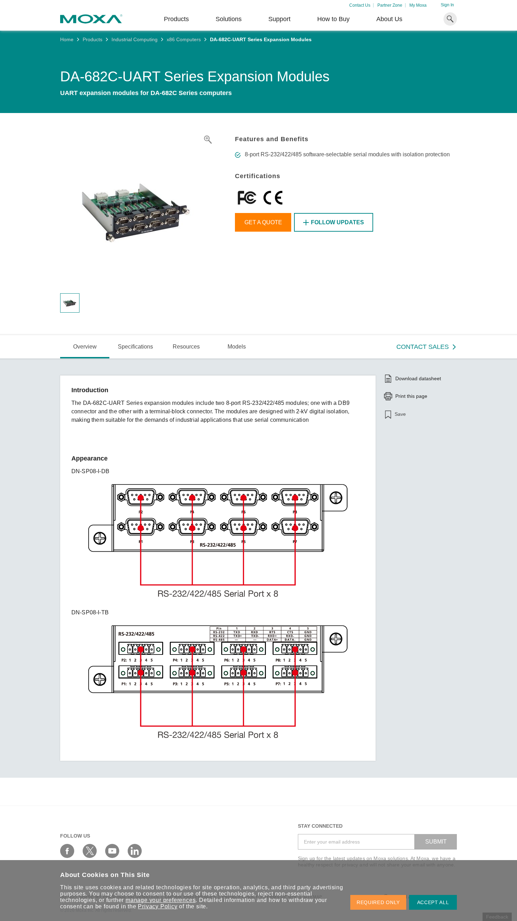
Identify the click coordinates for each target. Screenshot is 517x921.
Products (92, 39)
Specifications (135, 347)
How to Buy (333, 19)
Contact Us (359, 5)
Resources (186, 347)
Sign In (447, 5)
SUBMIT (436, 842)
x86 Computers (184, 39)
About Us (389, 19)
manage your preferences (161, 900)
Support (279, 19)
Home (67, 39)
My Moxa (418, 5)
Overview (85, 347)
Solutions (229, 19)
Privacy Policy (157, 906)
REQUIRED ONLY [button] (378, 902)
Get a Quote (263, 222)
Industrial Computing (134, 39)
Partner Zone (389, 5)
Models (237, 347)
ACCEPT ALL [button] (433, 902)
